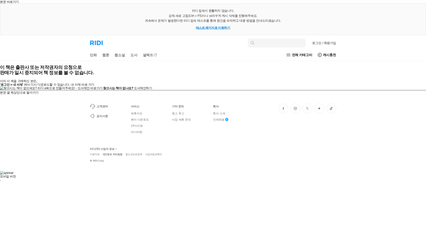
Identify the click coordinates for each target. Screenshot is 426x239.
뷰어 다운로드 (140, 119)
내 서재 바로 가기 (82, 84)
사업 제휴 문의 (181, 119)
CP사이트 (137, 125)
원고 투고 (178, 113)
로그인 (324, 43)
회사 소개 (219, 113)
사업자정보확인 (153, 154)
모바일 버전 (8, 176)
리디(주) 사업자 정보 (102, 148)
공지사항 (102, 116)
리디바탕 (136, 132)
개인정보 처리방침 (112, 154)
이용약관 (95, 154)
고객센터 (102, 106)
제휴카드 (136, 113)
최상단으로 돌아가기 (25, 92)
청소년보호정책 (133, 154)
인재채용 (218, 119)
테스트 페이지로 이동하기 (213, 27)
